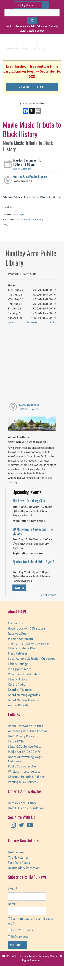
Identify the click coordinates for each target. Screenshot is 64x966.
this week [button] (31, 322)
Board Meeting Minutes (23, 700)
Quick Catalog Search (32, 30)
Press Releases (18, 653)
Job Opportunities (19, 669)
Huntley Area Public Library (29, 176)
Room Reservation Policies (25, 726)
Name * (13, 904)
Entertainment (24, 219)
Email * (12, 889)
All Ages (20, 214)
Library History (17, 679)
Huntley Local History (22, 803)
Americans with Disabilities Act (28, 731)
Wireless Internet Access (24, 771)
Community (37, 219)
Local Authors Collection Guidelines (31, 658)
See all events (48, 594)
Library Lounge (18, 664)
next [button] (52, 322)
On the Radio (16, 684)
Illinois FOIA (16, 741)
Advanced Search (47, 26)
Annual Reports (18, 705)
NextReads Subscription (24, 868)
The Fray (28, 500)
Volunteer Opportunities (24, 674)
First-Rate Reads (19, 863)
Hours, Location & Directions (27, 628)
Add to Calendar (21, 168)
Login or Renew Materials (20, 26)
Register (19, 587)
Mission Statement (20, 639)
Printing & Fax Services (23, 782)
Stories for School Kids (34, 563)
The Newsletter (18, 857)
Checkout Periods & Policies (26, 777)
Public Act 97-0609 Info (24, 752)
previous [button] (14, 322)
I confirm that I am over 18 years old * (30, 921)
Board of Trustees (20, 690)
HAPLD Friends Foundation (26, 808)
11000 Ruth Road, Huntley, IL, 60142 (29, 406)
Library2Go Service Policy (24, 746)
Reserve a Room (18, 633)
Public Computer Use (22, 766)
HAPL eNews (16, 852)
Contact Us (15, 623)
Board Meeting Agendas (24, 695)
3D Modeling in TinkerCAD (33, 531)
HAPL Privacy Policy (21, 736)
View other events (32, 87)
